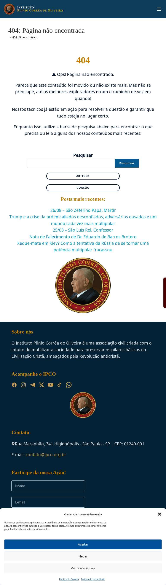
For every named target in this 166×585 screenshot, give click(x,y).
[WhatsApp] (69, 385)
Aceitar (83, 544)
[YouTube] (50, 385)
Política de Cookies (69, 579)
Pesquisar (83, 155)
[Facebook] (14, 385)
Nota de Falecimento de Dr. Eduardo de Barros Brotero (83, 237)
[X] (41, 385)
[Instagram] (23, 385)
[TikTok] (59, 385)
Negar (83, 556)
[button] (159, 514)
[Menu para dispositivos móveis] (159, 9)
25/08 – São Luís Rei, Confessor (83, 230)
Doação (83, 188)
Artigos (83, 176)
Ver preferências (83, 568)
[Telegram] (32, 385)
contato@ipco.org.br (46, 455)
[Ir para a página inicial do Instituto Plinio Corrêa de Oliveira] (83, 404)
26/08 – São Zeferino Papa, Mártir (83, 210)
